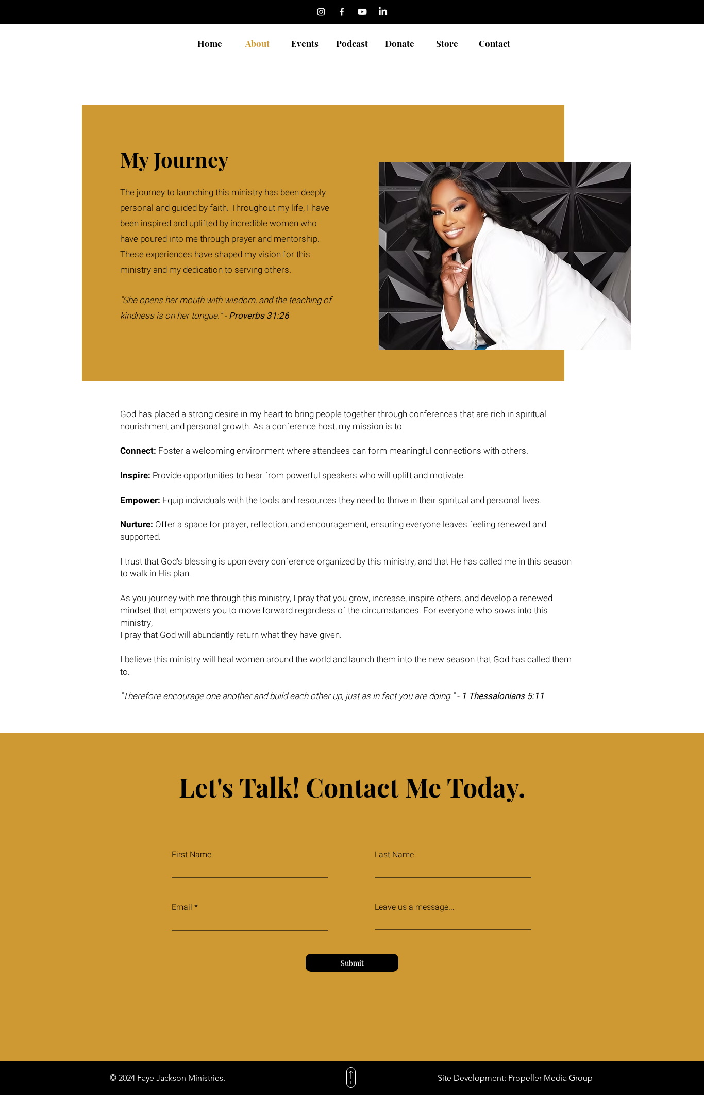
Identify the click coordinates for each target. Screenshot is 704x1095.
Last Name (394, 855)
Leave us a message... (415, 907)
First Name (191, 855)
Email (182, 907)
